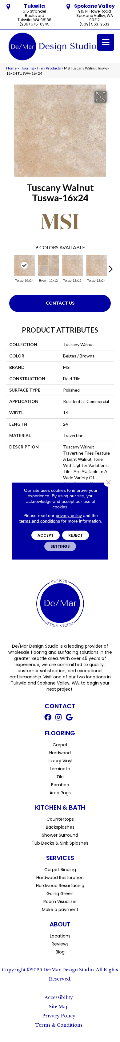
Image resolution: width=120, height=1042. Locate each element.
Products (53, 68)
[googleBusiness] (69, 718)
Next (110, 265)
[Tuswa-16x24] (24, 265)
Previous (9, 265)
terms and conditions (39, 521)
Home (11, 68)
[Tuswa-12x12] (72, 265)
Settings (60, 546)
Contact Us (60, 303)
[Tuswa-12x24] (96, 265)
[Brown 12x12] (48, 265)
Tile (40, 68)
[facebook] (47, 718)
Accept (46, 535)
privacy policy (69, 515)
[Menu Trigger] (105, 42)
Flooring (27, 68)
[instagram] (58, 718)
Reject (75, 535)
